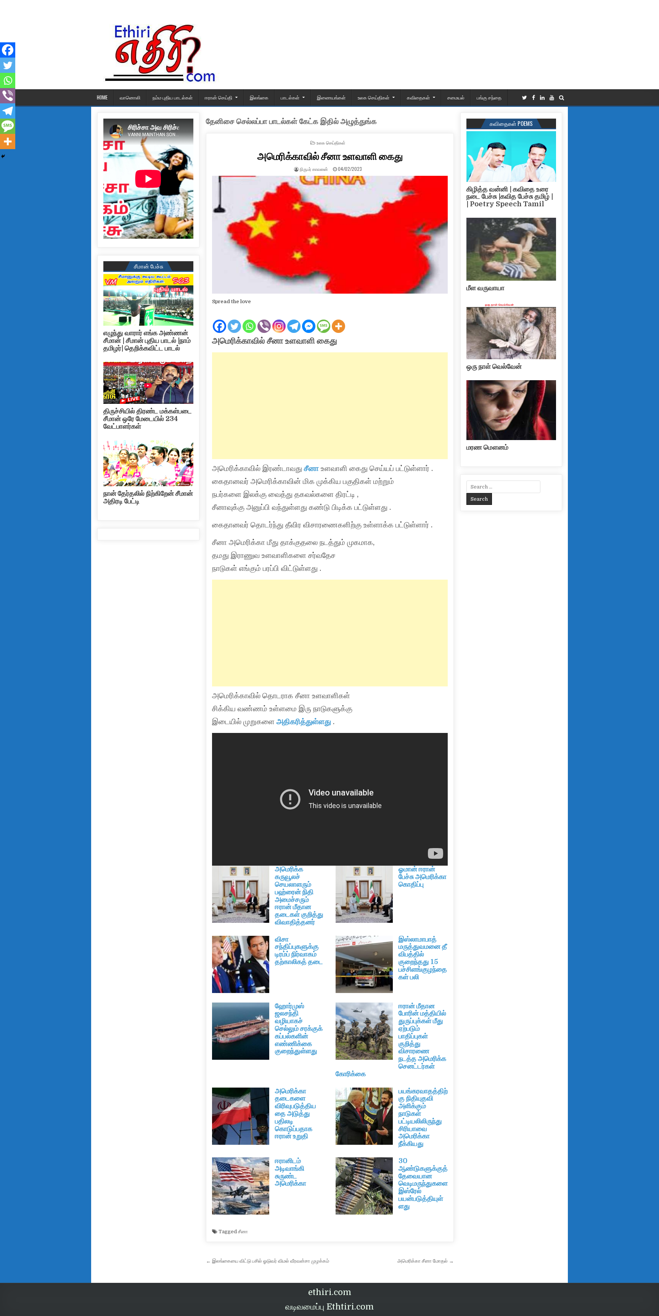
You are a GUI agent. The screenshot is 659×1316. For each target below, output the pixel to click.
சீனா (312, 468)
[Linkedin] (542, 97)
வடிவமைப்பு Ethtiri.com (329, 1306)
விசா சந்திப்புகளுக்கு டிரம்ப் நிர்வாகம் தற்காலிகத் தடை (299, 950)
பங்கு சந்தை (489, 97)
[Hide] (3, 156)
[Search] (561, 97)
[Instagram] (279, 320)
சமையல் (456, 97)
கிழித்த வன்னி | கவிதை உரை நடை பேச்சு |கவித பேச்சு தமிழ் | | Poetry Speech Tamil (509, 196)
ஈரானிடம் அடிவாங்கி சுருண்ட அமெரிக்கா (290, 1172)
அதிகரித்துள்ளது (303, 721)
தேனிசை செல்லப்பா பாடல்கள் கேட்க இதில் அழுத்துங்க (291, 121)
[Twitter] (524, 97)
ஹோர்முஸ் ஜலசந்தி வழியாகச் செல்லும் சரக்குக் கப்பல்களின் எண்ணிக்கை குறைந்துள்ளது (299, 1028)
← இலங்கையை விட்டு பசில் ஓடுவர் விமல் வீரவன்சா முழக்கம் (267, 1261)
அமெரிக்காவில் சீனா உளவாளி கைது (329, 155)
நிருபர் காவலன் (314, 169)
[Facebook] (533, 97)
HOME (102, 97)
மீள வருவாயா (485, 288)
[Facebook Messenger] (308, 320)
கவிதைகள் (418, 97)
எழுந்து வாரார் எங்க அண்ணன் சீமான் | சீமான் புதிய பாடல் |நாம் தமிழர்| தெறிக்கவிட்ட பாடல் (147, 340)
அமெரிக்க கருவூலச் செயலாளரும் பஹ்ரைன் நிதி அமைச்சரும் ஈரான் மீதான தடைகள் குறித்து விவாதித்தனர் (299, 895)
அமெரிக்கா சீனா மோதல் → (425, 1261)
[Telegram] (294, 320)
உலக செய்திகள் (373, 97)
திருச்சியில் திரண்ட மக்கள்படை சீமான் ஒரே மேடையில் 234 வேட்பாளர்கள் (147, 418)
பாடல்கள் (290, 97)
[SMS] (323, 320)
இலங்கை (259, 97)
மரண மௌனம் (487, 447)
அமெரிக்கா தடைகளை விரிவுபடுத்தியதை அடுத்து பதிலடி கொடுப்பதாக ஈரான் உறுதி (295, 1113)
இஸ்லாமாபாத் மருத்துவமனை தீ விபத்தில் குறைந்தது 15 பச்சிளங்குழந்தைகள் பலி (423, 958)
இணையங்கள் (331, 97)
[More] (338, 320)
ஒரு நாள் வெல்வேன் (494, 366)
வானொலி (130, 97)
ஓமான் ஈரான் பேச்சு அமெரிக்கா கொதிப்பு (423, 876)
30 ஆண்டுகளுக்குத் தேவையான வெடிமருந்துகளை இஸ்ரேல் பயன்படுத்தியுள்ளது (423, 1183)
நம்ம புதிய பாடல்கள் (173, 97)
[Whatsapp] (249, 320)
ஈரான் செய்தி (218, 97)
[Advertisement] (330, 405)
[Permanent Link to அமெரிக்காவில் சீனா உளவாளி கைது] (330, 235)
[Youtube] (552, 97)
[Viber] (264, 320)
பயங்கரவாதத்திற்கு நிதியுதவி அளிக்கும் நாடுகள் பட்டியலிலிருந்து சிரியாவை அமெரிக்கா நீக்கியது (423, 1117)
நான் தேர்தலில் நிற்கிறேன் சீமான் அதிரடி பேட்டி (148, 497)
